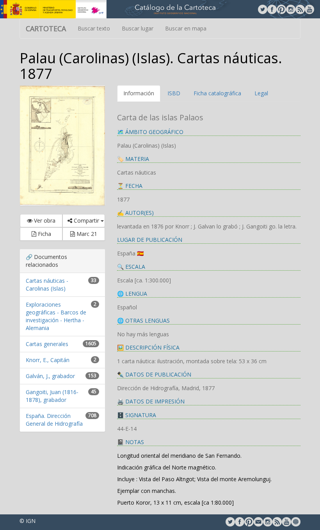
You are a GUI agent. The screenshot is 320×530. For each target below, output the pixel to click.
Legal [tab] (261, 93)
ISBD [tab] (173, 93)
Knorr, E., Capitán (47, 360)
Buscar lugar (137, 28)
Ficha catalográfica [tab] (217, 93)
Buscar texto (94, 28)
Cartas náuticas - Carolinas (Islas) (47, 284)
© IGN (28, 521)
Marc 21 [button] (86, 233)
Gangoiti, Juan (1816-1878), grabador (52, 395)
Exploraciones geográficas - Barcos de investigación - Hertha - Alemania (56, 316)
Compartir (86, 220)
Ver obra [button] (43, 220)
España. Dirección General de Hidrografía (54, 419)
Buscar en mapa (185, 28)
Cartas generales (47, 344)
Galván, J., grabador (50, 376)
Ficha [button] (43, 233)
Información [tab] (138, 93)
